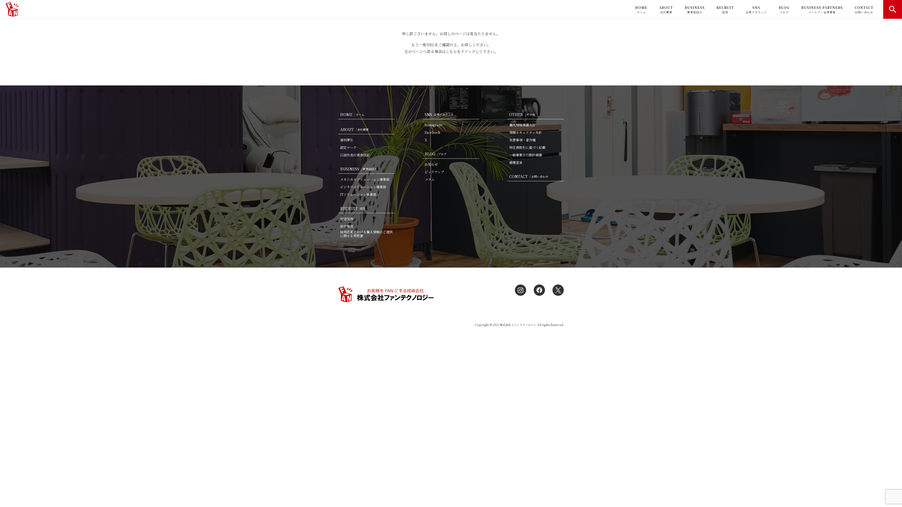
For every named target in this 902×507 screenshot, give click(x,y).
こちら (451, 51)
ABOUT (666, 9)
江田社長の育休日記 (355, 155)
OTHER (522, 114)
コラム (430, 179)
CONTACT (864, 9)
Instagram (433, 125)
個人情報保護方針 (522, 125)
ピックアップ (434, 171)
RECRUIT (725, 9)
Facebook (432, 132)
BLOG (784, 9)
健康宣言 (515, 162)
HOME (641, 9)
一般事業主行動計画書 (525, 155)
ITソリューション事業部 (358, 194)
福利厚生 (346, 140)
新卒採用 (346, 226)
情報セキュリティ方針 (525, 132)
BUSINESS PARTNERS (822, 9)
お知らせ (431, 164)
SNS (756, 9)
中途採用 (346, 218)
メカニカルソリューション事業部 (364, 179)
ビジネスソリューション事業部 (363, 186)
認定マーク (348, 147)
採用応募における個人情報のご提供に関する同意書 (366, 234)
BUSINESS (695, 9)
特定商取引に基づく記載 (527, 147)
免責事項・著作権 (522, 140)
